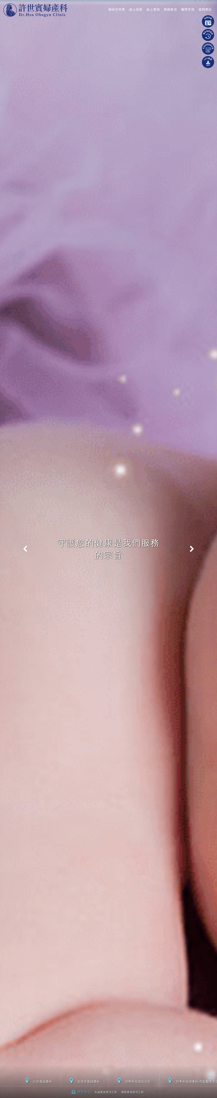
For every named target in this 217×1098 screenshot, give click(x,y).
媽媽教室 (170, 9)
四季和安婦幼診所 (138, 1081)
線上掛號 (136, 9)
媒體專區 (205, 9)
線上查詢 (153, 9)
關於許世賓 (116, 9)
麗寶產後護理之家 (132, 1092)
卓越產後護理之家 (105, 1092)
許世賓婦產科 (42, 1081)
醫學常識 (188, 9)
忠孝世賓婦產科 (88, 1081)
